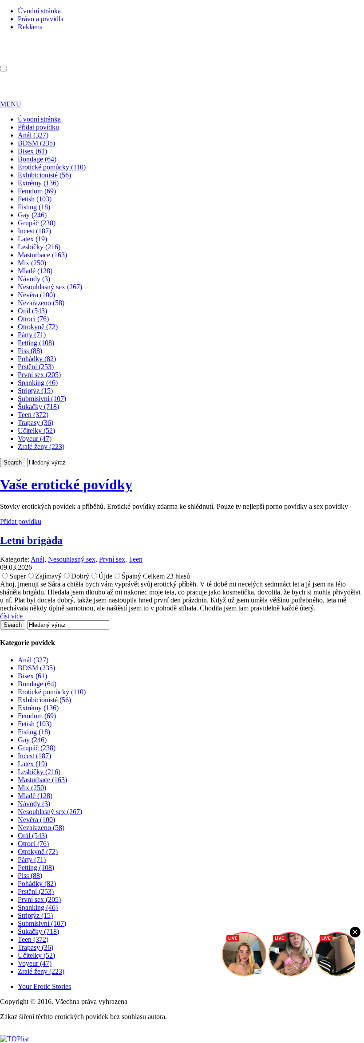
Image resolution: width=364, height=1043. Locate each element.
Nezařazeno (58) (41, 303)
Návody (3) (34, 279)
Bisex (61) (32, 151)
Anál (37, 559)
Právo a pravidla (40, 19)
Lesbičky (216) (39, 247)
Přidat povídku (38, 127)
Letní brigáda (31, 540)
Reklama (30, 27)
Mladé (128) (35, 271)
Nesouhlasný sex (71, 559)
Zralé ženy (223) (41, 446)
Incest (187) (34, 231)
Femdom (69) (37, 191)
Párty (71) (32, 334)
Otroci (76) (33, 319)
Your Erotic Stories (44, 986)
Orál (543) (32, 311)
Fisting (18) (34, 207)
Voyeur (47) (34, 438)
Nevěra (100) (36, 295)
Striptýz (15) (35, 390)
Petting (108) (36, 342)
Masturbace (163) (42, 255)
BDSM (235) (36, 143)
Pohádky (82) (37, 358)
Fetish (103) (34, 199)
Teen (135, 559)
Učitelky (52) (36, 430)
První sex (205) (39, 374)
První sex (112, 559)
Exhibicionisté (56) (44, 175)
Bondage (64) (37, 159)
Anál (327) (33, 135)
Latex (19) (32, 239)
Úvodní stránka (39, 11)
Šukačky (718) (38, 406)
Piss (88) (30, 350)
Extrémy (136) (38, 183)
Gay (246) (32, 215)
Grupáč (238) (36, 223)
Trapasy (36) (35, 422)
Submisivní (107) (42, 398)
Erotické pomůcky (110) (52, 167)
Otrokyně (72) (38, 327)
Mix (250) (32, 263)
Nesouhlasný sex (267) (50, 287)
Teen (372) (33, 414)
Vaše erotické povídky (66, 484)
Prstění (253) (36, 366)
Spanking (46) (38, 382)
